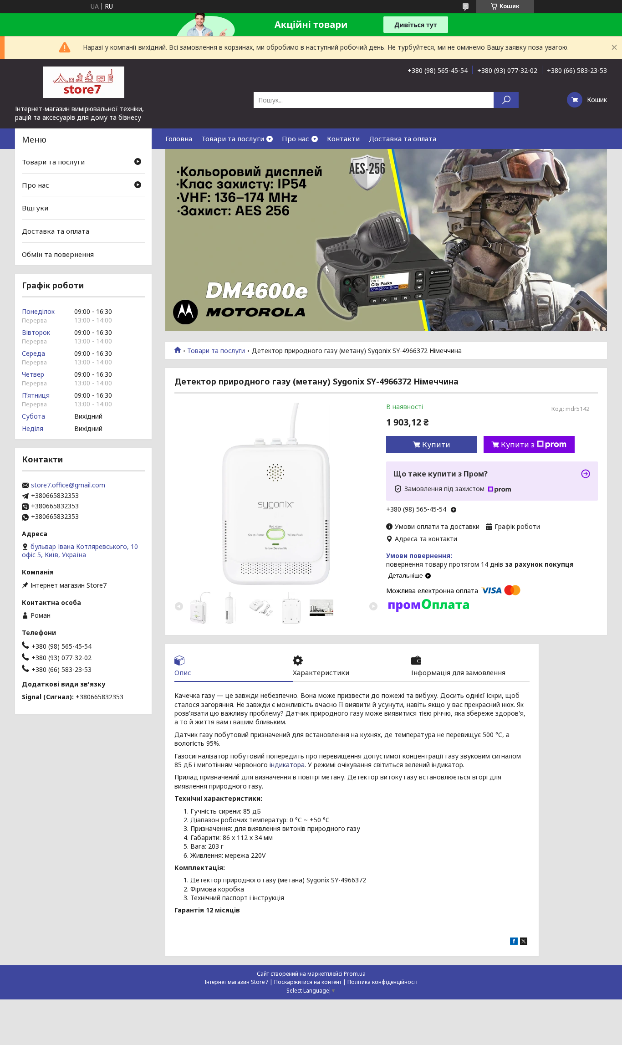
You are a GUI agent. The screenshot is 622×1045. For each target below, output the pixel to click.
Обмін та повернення (58, 253)
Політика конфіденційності (382, 982)
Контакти (343, 138)
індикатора (287, 764)
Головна (178, 138)
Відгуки (35, 207)
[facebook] (514, 942)
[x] (523, 942)
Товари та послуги (232, 138)
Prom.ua (355, 974)
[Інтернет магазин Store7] (83, 81)
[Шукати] (506, 100)
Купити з (518, 445)
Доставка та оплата (402, 138)
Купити (436, 445)
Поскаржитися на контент (308, 982)
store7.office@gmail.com (68, 485)
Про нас (295, 138)
